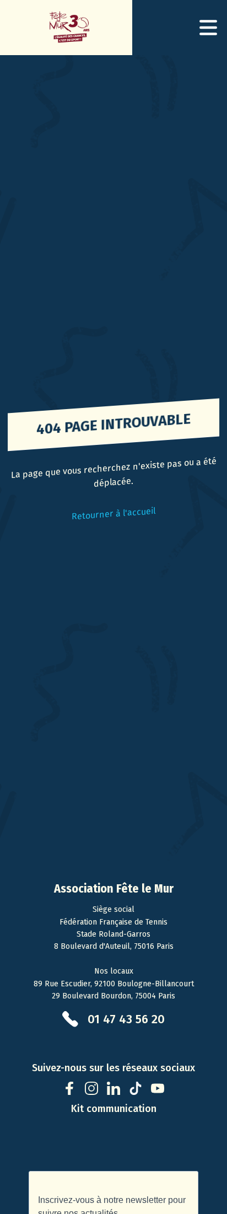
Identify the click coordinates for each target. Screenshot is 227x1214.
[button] (208, 27)
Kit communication (113, 1109)
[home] (66, 27)
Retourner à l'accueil (113, 514)
